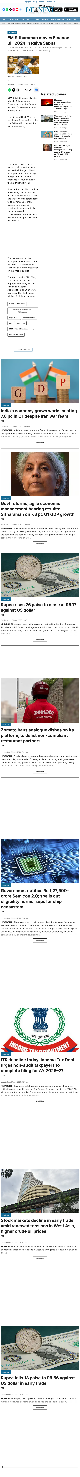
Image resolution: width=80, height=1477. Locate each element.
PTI (9, 80)
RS (33, 329)
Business (71, 19)
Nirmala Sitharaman (17, 304)
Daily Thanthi (38, 2)
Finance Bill (20, 323)
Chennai (14, 19)
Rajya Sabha (14, 318)
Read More (40, 442)
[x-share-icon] (13, 91)
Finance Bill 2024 (16, 334)
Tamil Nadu (26, 19)
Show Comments (23, 350)
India (36, 19)
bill (10, 323)
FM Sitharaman (29, 318)
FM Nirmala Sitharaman (18, 329)
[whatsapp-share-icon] (9, 91)
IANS (3, 1075)
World (45, 19)
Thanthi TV (50, 2)
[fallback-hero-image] (47, 102)
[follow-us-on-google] (36, 89)
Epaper (28, 2)
